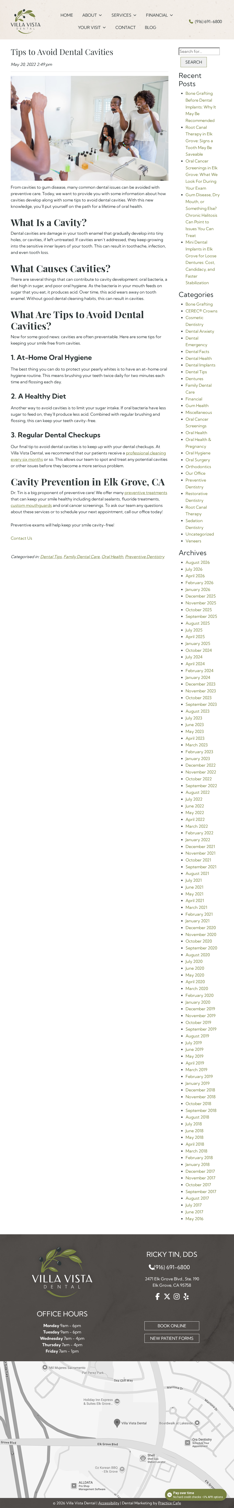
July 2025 (194, 630)
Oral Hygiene (198, 453)
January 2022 (198, 839)
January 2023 (198, 758)
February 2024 (199, 670)
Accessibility (108, 1503)
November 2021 (200, 853)
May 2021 (194, 894)
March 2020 (197, 988)
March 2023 (197, 745)
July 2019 (194, 1042)
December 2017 (200, 1171)
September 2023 (201, 704)
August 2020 (198, 954)
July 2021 (194, 880)
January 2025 (198, 643)
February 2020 (199, 995)
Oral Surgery (198, 459)
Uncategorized (200, 534)
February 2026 (199, 582)
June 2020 (195, 968)
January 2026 (198, 589)
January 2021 (198, 920)
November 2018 (200, 1096)
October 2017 (198, 1184)
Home (67, 15)
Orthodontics (198, 466)
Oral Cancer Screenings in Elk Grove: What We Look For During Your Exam (202, 174)
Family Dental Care (82, 556)
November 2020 (201, 934)
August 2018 (197, 1117)
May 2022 (195, 812)
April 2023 (195, 738)
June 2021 (194, 887)
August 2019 (197, 1036)
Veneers (193, 541)
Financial (157, 15)
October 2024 (199, 650)
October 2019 (198, 1022)
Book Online (172, 1325)
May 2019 (194, 1056)
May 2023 (195, 731)
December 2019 (200, 1008)
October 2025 (199, 609)
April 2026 (195, 575)
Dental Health (199, 358)
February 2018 (199, 1157)
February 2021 (199, 914)
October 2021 (198, 860)
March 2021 (196, 907)
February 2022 (199, 832)
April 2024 (195, 663)
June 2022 (195, 806)
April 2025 (195, 636)
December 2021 (200, 846)
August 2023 (198, 711)
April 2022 (195, 819)
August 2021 (197, 873)
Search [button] (193, 62)
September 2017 (201, 1191)
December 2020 (201, 927)
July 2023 (194, 718)
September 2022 (201, 785)
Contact (125, 27)
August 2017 (197, 1198)
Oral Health (112, 556)
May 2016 (194, 1218)
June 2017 (194, 1211)
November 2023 (201, 690)
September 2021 (201, 866)
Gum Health (197, 405)
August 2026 (198, 562)
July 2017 (194, 1205)
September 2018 (201, 1110)
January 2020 (198, 1002)
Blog (150, 27)
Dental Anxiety (200, 331)
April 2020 (195, 981)
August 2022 (198, 792)
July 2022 (194, 799)
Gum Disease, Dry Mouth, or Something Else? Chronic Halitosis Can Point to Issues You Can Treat (203, 215)
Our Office (195, 473)
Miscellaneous (199, 412)
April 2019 (195, 1063)
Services (121, 15)
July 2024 (194, 657)
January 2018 (198, 1164)
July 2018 (194, 1123)
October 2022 (199, 778)
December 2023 (200, 684)
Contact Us (21, 538)
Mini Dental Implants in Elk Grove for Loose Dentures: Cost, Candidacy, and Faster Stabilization (201, 262)
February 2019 (199, 1076)
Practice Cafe (169, 1503)
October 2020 (199, 941)
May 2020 (195, 975)
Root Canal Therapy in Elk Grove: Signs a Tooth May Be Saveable (199, 141)
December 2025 (201, 596)
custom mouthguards (31, 505)
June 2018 (194, 1130)
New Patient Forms (172, 1338)
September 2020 (201, 948)
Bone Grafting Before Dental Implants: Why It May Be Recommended (201, 107)
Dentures (194, 378)
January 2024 (198, 677)
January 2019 (198, 1083)
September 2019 (201, 1029)
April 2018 (195, 1144)
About (89, 15)
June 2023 (195, 724)
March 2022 (197, 826)
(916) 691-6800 (208, 21)
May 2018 (194, 1137)
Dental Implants (200, 365)
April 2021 (195, 900)
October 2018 (198, 1103)
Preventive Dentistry (144, 556)
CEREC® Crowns (202, 311)
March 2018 (196, 1151)
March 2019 (196, 1069)
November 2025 (201, 603)
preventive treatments (146, 492)
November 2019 (200, 1015)
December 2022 (201, 765)
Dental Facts (197, 351)
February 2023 (199, 751)
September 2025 (201, 616)
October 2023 (199, 697)
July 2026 (194, 569)
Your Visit (89, 27)
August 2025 (198, 623)
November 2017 (200, 1178)
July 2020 (194, 961)
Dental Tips (51, 556)
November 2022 (201, 772)
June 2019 (194, 1049)
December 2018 (200, 1090)
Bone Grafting (199, 304)
